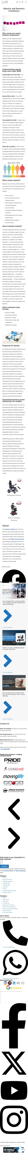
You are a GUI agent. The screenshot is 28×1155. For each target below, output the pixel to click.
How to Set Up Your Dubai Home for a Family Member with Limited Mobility (14, 694)
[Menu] (25, 2)
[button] (14, 809)
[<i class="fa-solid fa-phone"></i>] (17, 2)
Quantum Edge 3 (10, 529)
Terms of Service (21, 870)
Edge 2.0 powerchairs (17, 539)
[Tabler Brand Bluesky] (1, 1139)
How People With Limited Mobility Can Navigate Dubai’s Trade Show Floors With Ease (14, 602)
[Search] (19, 2)
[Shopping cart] (22, 2)
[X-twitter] (14, 1077)
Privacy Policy (8, 870)
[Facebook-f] (14, 1048)
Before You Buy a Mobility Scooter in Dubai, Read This (14, 648)
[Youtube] (14, 1102)
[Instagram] (14, 1135)
